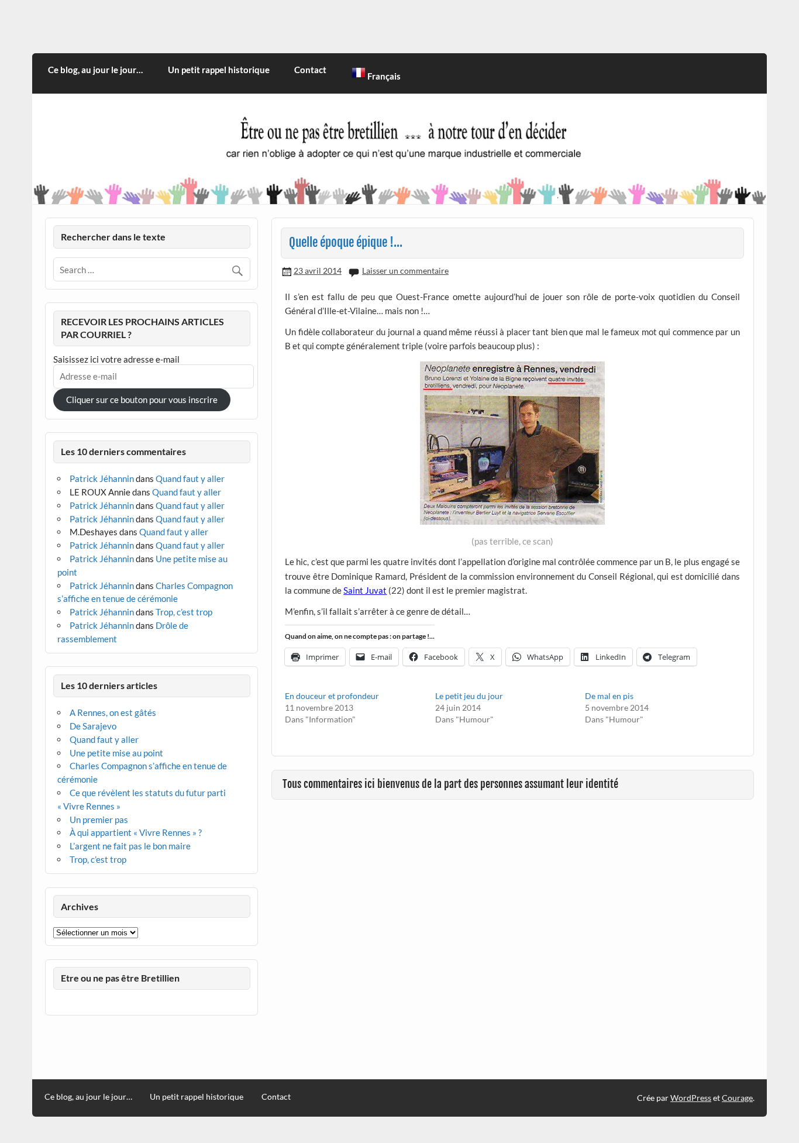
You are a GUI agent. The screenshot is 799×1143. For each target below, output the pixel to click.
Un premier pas (99, 819)
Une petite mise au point (116, 753)
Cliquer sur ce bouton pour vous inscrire (142, 399)
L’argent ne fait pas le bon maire (130, 846)
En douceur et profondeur (332, 696)
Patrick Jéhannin (102, 478)
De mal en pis (609, 696)
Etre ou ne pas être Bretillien (120, 977)
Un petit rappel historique (219, 69)
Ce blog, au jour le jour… (95, 69)
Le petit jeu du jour (469, 696)
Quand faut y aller (190, 478)
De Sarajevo (93, 726)
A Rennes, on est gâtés (113, 712)
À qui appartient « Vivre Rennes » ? (136, 832)
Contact (310, 69)
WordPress (690, 1098)
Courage (737, 1098)
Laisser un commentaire (405, 271)
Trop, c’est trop (184, 612)
